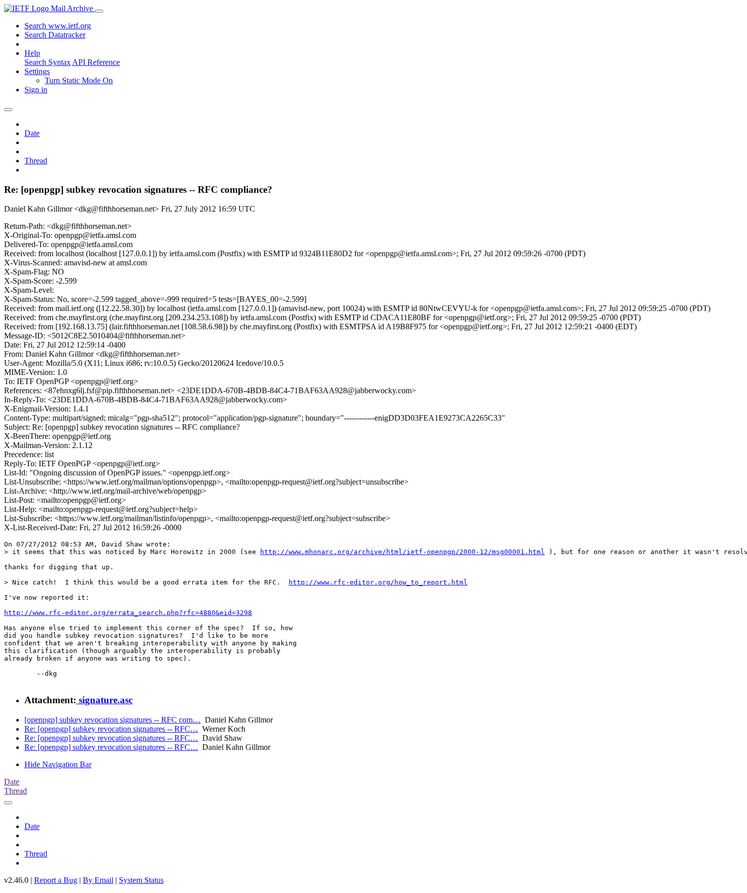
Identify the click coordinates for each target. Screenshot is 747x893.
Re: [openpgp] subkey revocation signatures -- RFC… (111, 729)
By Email (98, 880)
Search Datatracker (54, 34)
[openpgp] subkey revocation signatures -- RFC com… (112, 719)
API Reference (96, 62)
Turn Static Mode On (79, 80)
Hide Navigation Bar (57, 764)
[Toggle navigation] (99, 11)
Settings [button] (37, 71)
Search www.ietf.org (57, 25)
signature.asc (104, 700)
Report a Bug (55, 880)
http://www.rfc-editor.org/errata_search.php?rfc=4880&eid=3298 (128, 612)
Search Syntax (47, 62)
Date (32, 133)
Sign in (35, 89)
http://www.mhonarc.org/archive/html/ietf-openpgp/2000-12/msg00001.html (402, 552)
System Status (141, 880)
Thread (35, 160)
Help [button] (32, 53)
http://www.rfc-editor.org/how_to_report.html (378, 582)
